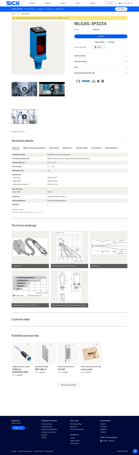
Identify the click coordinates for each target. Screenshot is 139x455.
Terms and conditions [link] (25, 451)
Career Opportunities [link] (77, 429)
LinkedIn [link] (103, 424)
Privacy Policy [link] (49, 451)
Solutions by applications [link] (49, 429)
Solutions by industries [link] (49, 432)
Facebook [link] (103, 427)
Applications (59, 9)
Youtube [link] (103, 432)
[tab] (16, 148)
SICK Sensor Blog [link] (75, 424)
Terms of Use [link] (38, 451)
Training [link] (44, 438)
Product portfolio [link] (47, 424)
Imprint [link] (14, 451)
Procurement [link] (74, 444)
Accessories (40, 9)
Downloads (49, 9)
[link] (13, 3)
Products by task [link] (47, 427)
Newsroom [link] (73, 427)
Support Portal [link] (74, 441)
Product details (30, 9)
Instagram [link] (103, 429)
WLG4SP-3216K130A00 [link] (49, 18)
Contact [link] (72, 438)
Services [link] (44, 435)
